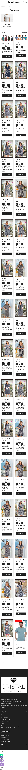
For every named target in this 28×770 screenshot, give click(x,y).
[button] (1, 27)
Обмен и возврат (5, 721)
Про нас (3, 712)
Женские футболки (7, 25)
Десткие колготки (5, 741)
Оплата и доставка (5, 719)
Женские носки (5, 733)
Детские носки (4, 737)
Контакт (3, 715)
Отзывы (3, 723)
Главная (3, 6)
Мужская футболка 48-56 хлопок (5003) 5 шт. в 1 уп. (7, 51)
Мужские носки (5, 735)
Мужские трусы (5, 739)
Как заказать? (4, 717)
